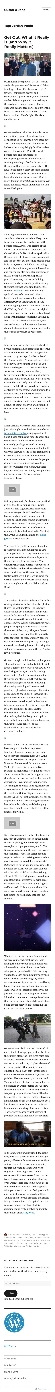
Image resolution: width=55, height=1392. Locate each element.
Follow (10, 1293)
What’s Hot (10, 1358)
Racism (35, 1240)
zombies (21, 1246)
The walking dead (24, 1243)
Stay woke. (29, 1212)
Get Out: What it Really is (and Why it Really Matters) (26, 42)
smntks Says (11, 1372)
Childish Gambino (42, 1237)
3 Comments (33, 1246)
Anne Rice (28, 1237)
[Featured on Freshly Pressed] (14, 1322)
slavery (43, 1240)
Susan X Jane (15, 10)
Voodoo (43, 1243)
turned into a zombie (15, 433)
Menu (46, 10)
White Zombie (10, 1246)
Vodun (19, 290)
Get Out (16, 1240)
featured (8, 1240)
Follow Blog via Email (20, 1260)
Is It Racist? (10, 1365)
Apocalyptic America (15, 1378)
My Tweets (10, 1346)
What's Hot (17, 1237)
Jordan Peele (26, 1240)
